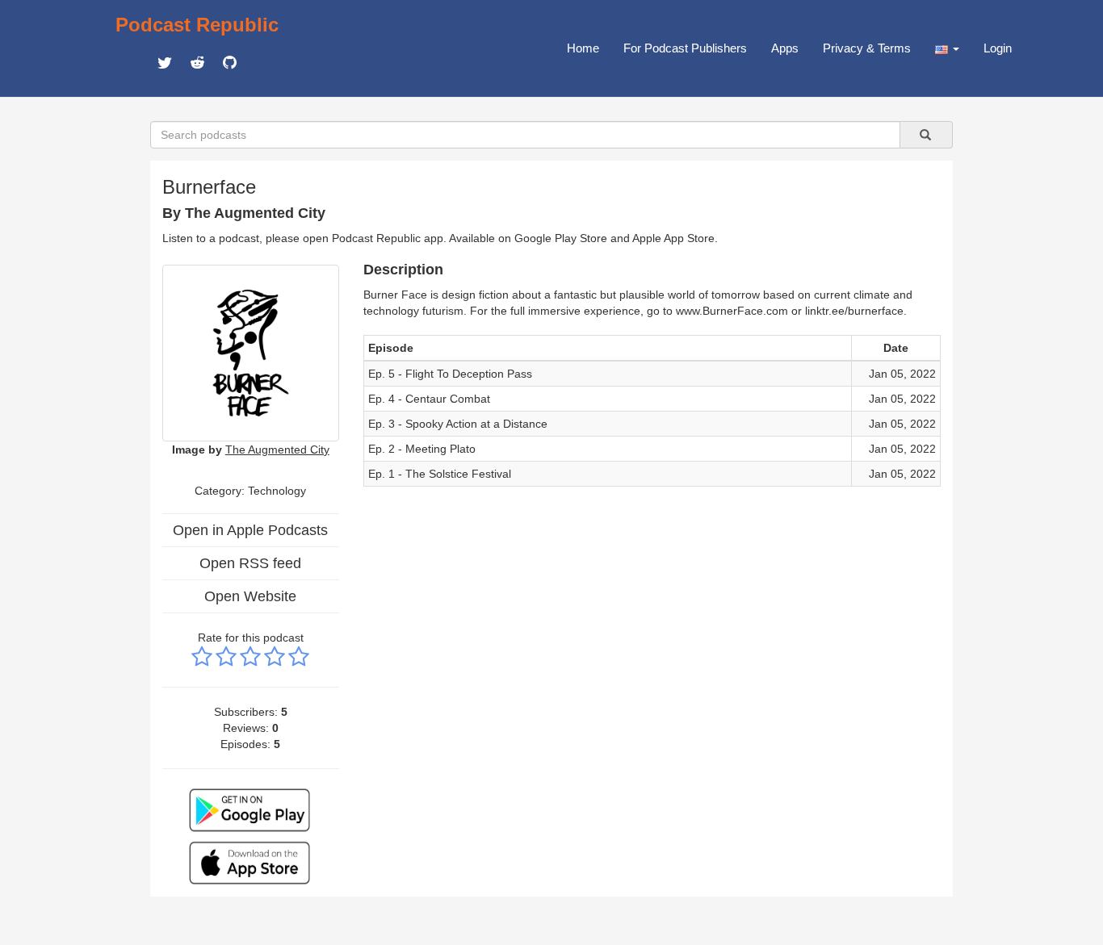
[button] (947, 48)
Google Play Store (560, 238)
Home (583, 48)
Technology (277, 490)
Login (997, 48)
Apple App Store (673, 238)
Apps (785, 48)
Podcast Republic (197, 25)
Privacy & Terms (867, 48)
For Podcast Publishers (685, 48)
